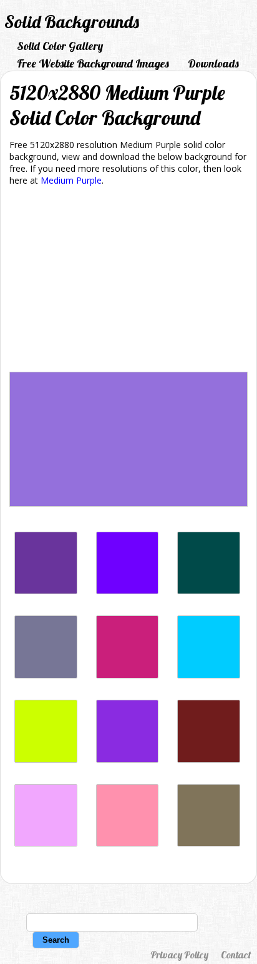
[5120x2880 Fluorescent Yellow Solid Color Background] (45, 759)
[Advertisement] (128, 281)
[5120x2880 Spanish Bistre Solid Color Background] (208, 843)
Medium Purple (71, 180)
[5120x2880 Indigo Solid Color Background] (127, 591)
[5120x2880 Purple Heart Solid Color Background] (45, 591)
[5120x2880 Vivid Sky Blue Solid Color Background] (208, 675)
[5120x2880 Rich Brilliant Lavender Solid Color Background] (45, 843)
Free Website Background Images (93, 63)
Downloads (213, 63)
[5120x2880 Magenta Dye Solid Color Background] (127, 675)
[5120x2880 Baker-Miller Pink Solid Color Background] (127, 843)
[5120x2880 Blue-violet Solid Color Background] (127, 759)
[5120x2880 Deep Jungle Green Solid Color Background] (208, 591)
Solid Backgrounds (71, 21)
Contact (236, 954)
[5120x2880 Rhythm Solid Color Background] (45, 675)
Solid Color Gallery (60, 46)
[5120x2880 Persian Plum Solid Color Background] (208, 759)
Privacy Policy (179, 954)
